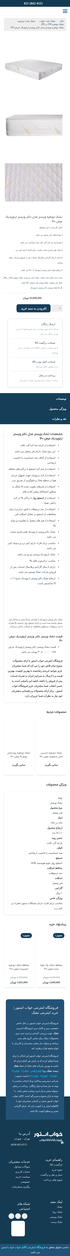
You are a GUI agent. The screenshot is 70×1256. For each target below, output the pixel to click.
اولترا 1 (24, 1071)
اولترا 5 (34, 1076)
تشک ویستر (34, 571)
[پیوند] (10, 11)
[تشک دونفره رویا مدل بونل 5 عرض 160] (51, 734)
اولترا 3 (53, 1076)
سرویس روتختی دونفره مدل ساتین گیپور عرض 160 (19, 756)
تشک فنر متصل (56, 283)
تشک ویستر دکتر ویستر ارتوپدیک (43, 288)
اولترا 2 (15, 1071)
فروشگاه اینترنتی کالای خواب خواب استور (23, 1247)
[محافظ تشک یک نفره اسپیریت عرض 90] (19, 946)
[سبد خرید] (6, 11)
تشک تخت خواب (47, 21)
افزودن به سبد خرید (33, 308)
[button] (65, 11)
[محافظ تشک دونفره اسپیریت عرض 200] (51, 946)
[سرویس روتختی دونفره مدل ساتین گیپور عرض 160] (19, 734)
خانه (62, 21)
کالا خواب (25, 283)
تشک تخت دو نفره (26, 21)
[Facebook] (24, 1216)
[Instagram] (11, 1216)
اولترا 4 (43, 1076)
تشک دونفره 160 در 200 (52, 24)
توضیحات (61, 398)
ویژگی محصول (57, 408)
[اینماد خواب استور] (18, 1228)
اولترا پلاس (36, 1071)
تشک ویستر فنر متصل (39, 283)
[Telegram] (18, 1216)
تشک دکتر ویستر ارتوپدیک (34, 578)
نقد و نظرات (59, 418)
